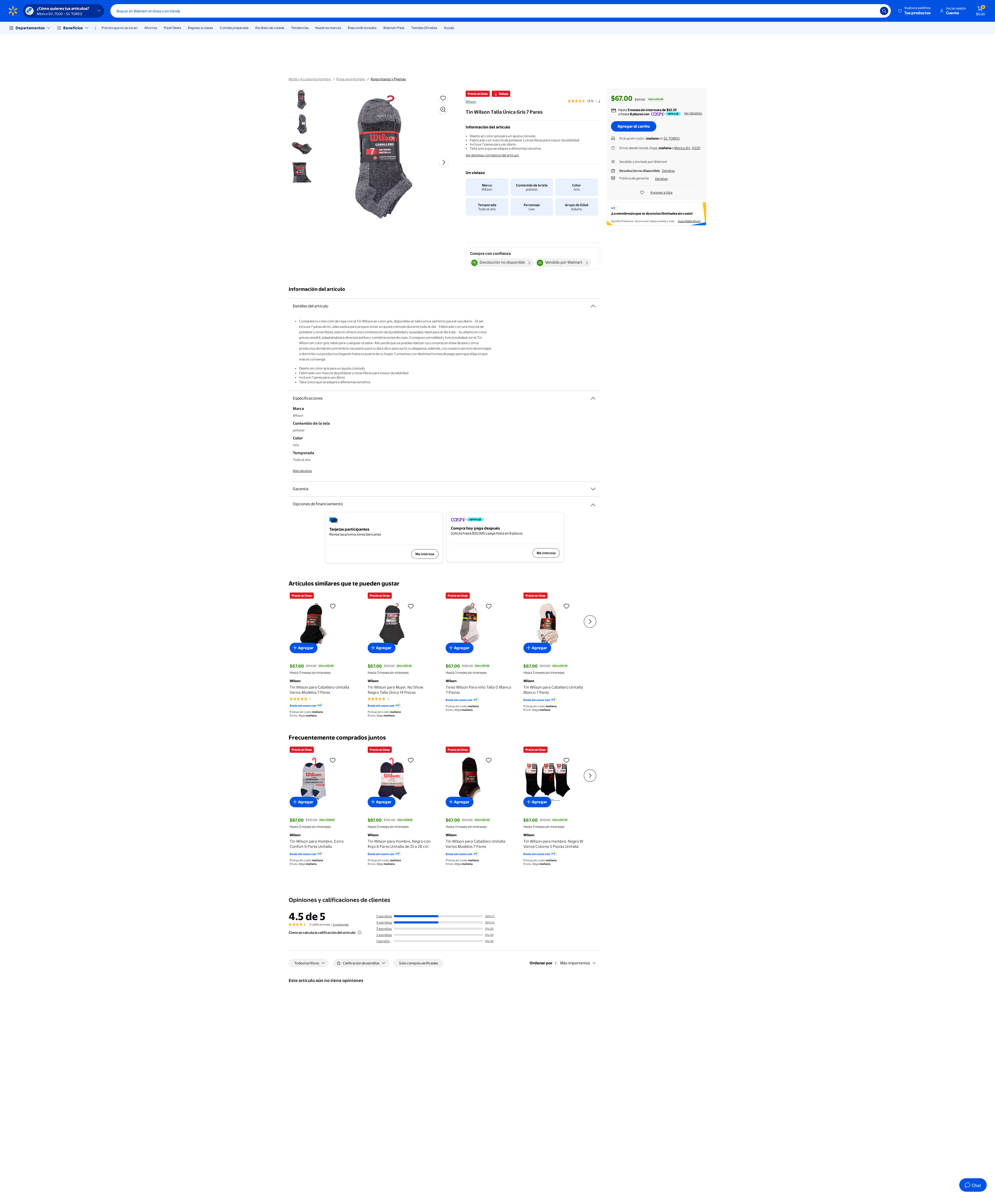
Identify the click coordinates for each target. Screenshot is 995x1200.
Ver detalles (693, 113)
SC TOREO (672, 138)
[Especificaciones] (593, 398)
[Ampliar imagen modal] (443, 109)
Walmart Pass (393, 28)
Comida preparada (234, 28)
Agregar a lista (661, 192)
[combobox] (500, 11)
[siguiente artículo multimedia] (443, 162)
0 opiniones (341, 924)
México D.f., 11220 (687, 148)
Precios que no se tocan (120, 28)
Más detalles (302, 471)
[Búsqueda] (884, 11)
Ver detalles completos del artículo (492, 155)
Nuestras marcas (328, 28)
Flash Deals (172, 28)
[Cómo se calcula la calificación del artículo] (360, 932)
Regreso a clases (200, 28)
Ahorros (150, 28)
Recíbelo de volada (269, 28)
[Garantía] (593, 489)
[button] (915, 11)
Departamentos (30, 27)
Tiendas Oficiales (424, 28)
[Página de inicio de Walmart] (13, 11)
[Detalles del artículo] (593, 306)
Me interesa (424, 554)
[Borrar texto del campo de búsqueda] (872, 11)
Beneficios (73, 27)
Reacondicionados (362, 28)
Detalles (668, 171)
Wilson (471, 101)
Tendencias (300, 28)
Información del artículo (317, 289)
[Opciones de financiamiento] (593, 503)
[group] (584, 101)
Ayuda (449, 28)
